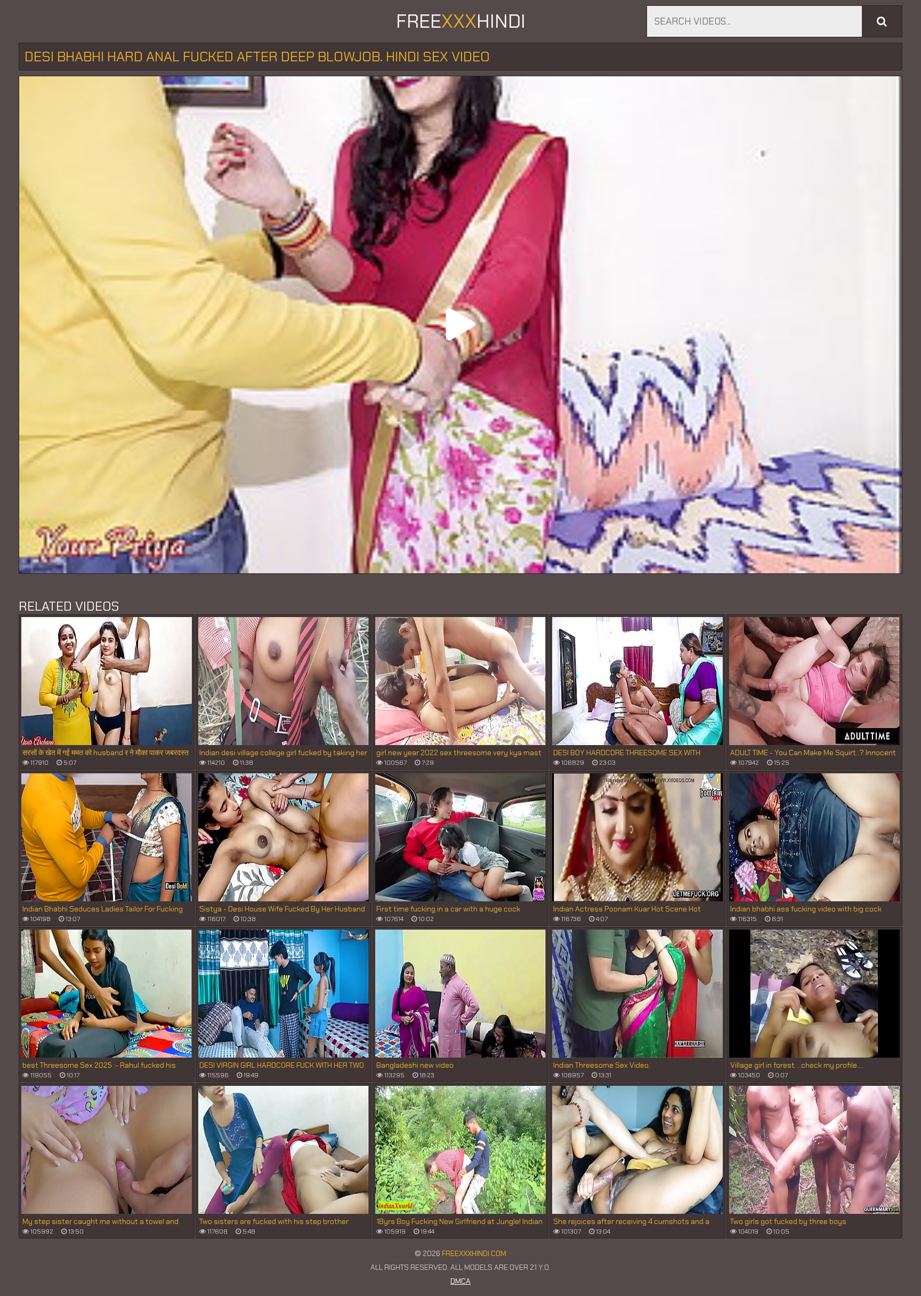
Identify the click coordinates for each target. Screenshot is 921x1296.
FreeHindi (461, 21)
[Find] (882, 21)
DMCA (460, 1281)
